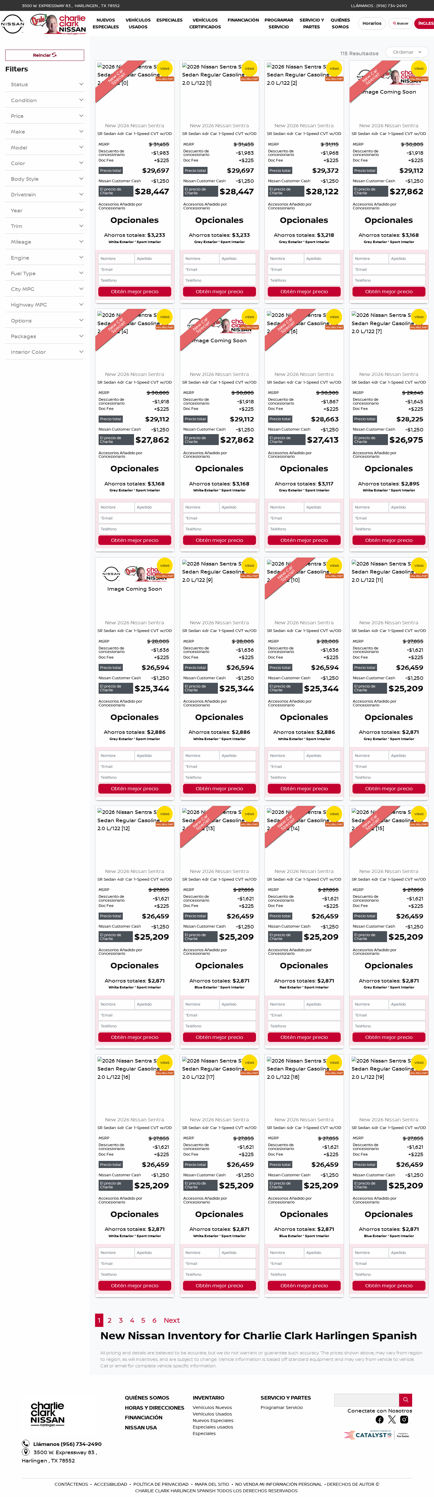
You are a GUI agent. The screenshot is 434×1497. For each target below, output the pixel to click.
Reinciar (42, 55)
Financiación (143, 1418)
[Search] (405, 1400)
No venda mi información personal (279, 1484)
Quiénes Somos (147, 1398)
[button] (105, 23)
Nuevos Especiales (213, 1420)
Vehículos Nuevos (212, 1407)
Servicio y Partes (286, 1398)
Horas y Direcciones (155, 1408)
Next (172, 1320)
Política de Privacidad (161, 1484)
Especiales (204, 1433)
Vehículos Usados (212, 1414)
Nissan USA (141, 1428)
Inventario (208, 1398)
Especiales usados (213, 1427)
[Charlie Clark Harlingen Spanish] (43, 23)
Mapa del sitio (212, 1484)
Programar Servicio (282, 1407)
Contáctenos (72, 1484)
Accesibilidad (111, 1484)
